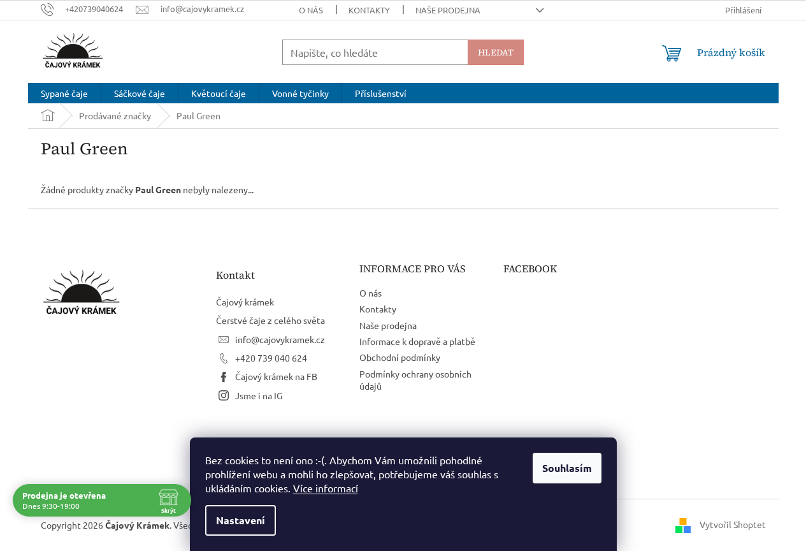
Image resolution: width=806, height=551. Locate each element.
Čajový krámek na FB (276, 376)
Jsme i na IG (258, 395)
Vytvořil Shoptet (733, 524)
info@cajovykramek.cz (280, 339)
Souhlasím (567, 467)
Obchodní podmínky (399, 357)
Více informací (325, 487)
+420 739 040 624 (271, 358)
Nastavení (240, 520)
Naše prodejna (447, 9)
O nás (311, 9)
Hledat (496, 52)
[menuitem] (64, 93)
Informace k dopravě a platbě (417, 341)
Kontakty (369, 9)
